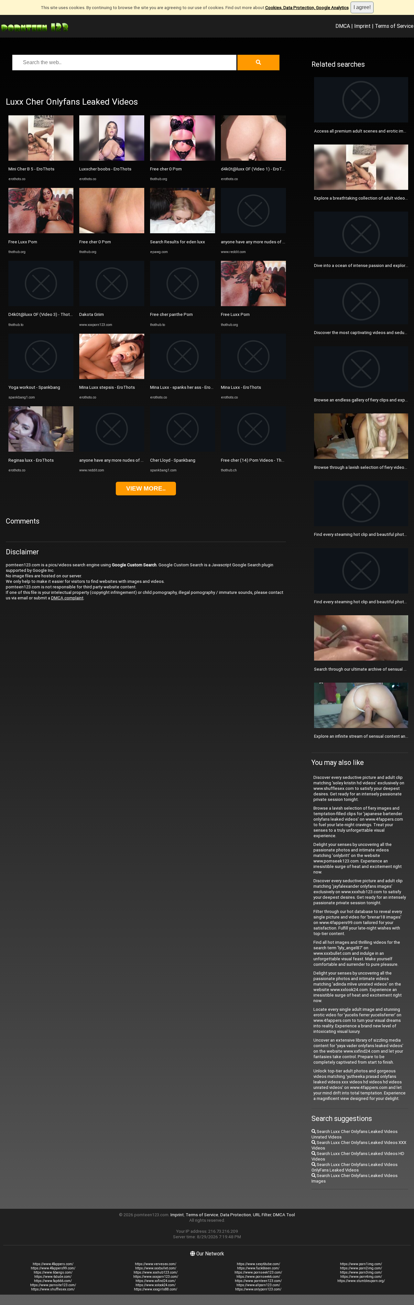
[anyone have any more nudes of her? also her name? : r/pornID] (111, 450)
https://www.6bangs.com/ (53, 1272)
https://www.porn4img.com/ (361, 1277)
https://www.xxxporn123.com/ (155, 1277)
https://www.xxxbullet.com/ (155, 1268)
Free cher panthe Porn (171, 314)
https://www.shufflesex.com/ (53, 1289)
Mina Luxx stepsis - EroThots (107, 387)
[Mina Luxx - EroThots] (253, 377)
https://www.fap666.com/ (53, 1281)
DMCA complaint (67, 598)
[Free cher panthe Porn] (182, 304)
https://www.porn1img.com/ (361, 1264)
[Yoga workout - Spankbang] (40, 377)
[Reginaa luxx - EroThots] (40, 450)
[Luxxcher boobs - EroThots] (111, 159)
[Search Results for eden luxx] (182, 232)
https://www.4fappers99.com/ (53, 1268)
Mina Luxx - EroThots (241, 387)
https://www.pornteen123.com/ (258, 1281)
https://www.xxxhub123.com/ (156, 1272)
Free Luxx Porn (22, 242)
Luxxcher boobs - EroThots (105, 169)
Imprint (362, 26)
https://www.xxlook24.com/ (156, 1285)
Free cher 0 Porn (95, 242)
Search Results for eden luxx (177, 242)
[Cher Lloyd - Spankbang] (182, 450)
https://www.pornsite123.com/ (53, 1285)
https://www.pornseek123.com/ (258, 1272)
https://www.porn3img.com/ (361, 1272)
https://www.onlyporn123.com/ (258, 1289)
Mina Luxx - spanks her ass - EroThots (186, 387)
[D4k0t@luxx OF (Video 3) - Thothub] (40, 304)
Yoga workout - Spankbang (34, 387)
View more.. (146, 488)
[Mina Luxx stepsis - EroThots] (111, 377)
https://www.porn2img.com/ (361, 1268)
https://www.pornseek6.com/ (258, 1277)
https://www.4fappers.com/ (53, 1264)
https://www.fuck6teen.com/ (258, 1268)
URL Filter (262, 1215)
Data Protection (235, 1215)
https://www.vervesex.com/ (155, 1264)
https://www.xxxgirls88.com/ (155, 1289)
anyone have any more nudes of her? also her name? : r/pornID (138, 460)
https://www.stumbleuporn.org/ (361, 1281)
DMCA (342, 26)
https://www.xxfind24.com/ (156, 1281)
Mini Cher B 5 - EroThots (31, 169)
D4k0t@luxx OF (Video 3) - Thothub (42, 314)
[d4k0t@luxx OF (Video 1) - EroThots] (253, 159)
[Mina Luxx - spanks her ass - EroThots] (182, 377)
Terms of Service (394, 26)
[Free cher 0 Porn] (111, 232)
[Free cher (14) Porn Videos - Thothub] (253, 450)
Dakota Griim (91, 314)
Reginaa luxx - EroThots (31, 460)
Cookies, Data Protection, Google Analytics (307, 7)
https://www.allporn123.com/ (258, 1285)
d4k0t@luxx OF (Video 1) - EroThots (256, 169)
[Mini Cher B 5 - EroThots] (40, 159)
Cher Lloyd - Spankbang (172, 460)
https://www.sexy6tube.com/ (258, 1264)
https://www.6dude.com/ (52, 1277)
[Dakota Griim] (111, 304)
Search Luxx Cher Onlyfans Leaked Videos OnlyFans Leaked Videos (354, 1167)
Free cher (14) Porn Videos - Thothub (257, 460)
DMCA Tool (284, 1215)
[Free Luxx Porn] (40, 232)
